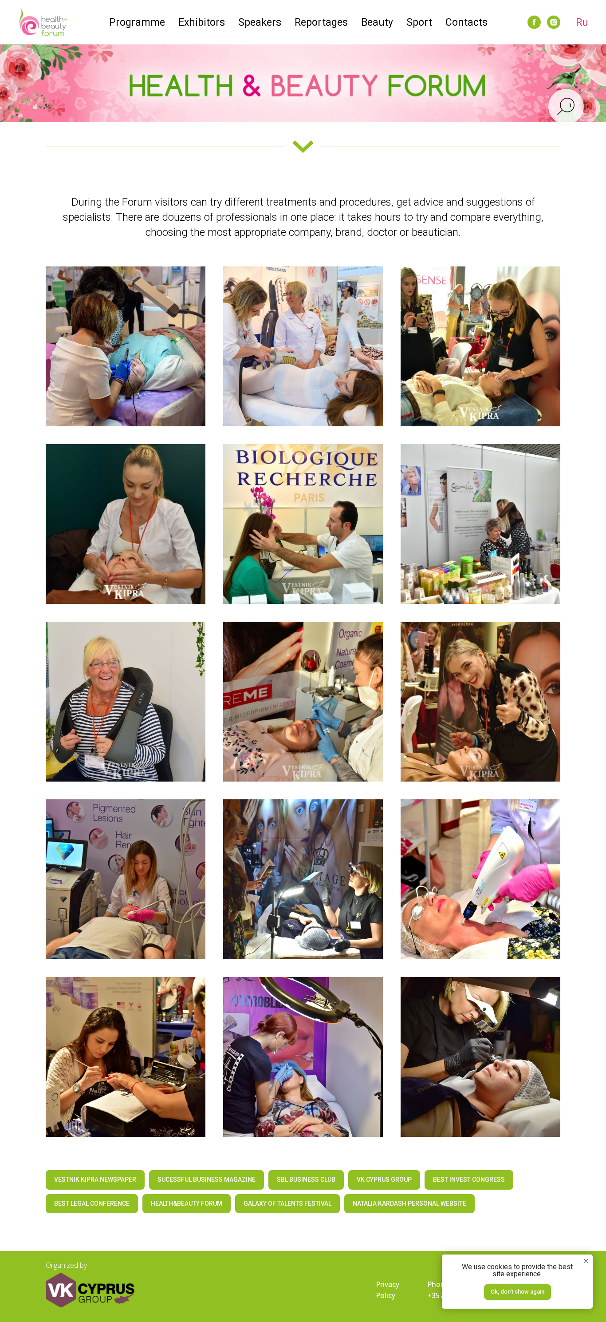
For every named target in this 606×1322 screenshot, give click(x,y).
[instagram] (553, 22)
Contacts (466, 22)
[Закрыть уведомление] (586, 1261)
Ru (582, 22)
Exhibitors (201, 22)
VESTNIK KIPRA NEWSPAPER (95, 1179)
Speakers (259, 22)
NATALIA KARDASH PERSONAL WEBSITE (409, 1203)
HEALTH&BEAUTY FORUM (186, 1203)
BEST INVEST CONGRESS (469, 1179)
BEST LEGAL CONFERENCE (92, 1203)
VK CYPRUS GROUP (384, 1179)
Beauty (377, 22)
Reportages (321, 22)
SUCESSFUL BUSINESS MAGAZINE (206, 1179)
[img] (90, 1290)
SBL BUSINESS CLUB (306, 1179)
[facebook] (534, 22)
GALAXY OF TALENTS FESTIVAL (287, 1203)
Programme (137, 22)
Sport (419, 22)
